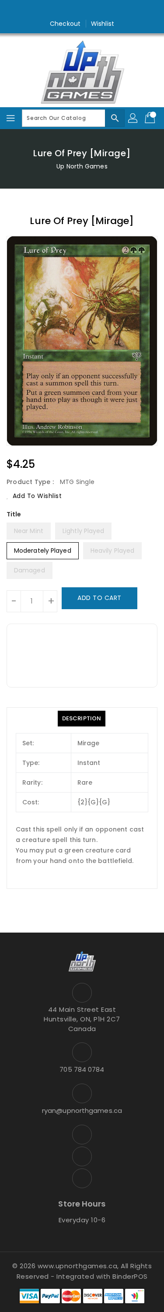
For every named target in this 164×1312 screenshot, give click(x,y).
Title (14, 514)
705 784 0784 (81, 1069)
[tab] (81, 718)
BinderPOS (130, 1276)
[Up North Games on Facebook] (65, 10)
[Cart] (151, 118)
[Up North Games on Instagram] (82, 10)
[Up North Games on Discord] (98, 10)
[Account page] (133, 118)
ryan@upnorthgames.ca (82, 1110)
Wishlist (102, 23)
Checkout (65, 23)
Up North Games (81, 166)
